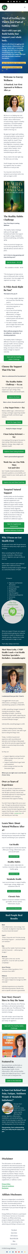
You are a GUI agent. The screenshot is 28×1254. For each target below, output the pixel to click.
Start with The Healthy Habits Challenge (14, 1027)
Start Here (14, 1233)
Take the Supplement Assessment (14, 525)
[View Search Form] (25, 1)
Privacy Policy (6, 1184)
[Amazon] (20, 1)
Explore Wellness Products (14, 530)
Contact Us (14, 1244)
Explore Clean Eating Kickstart (14, 451)
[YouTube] (14, 1)
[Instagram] (11, 1)
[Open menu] (24, 7)
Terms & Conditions (8, 1186)
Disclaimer (5, 1188)
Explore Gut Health (14, 856)
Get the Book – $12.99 (14, 262)
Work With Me (14, 1238)
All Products (14, 1235)
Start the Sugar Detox (14, 422)
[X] (10, 1252)
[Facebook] (8, 1)
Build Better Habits (14, 874)
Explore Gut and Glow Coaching (14, 482)
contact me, (17, 813)
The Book (14, 1230)
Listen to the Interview (14, 1081)
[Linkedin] (17, 1)
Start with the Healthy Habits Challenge (14, 358)
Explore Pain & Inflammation (14, 908)
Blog (14, 1241)
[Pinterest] (16, 1252)
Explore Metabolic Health (14, 891)
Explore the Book (14, 397)
